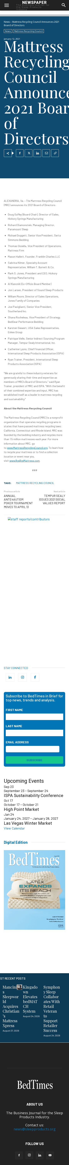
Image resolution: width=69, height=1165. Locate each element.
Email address (17, 742)
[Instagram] (22, 677)
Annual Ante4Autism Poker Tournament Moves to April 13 (18, 501)
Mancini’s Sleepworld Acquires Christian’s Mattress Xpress (11, 1006)
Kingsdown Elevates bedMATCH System (30, 999)
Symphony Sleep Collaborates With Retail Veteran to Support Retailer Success (52, 1008)
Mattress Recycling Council (28, 31)
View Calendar (14, 828)
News (7, 21)
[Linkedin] (37, 153)
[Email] (46, 153)
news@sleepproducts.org (35, 1129)
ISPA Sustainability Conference (33, 795)
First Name (14, 710)
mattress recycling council (35, 483)
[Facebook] (20, 153)
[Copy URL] (55, 153)
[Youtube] (50, 1155)
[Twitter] (28, 153)
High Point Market (21, 809)
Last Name (14, 726)
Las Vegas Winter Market (28, 823)
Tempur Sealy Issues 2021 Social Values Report (52, 499)
